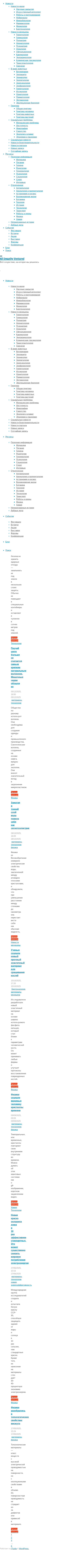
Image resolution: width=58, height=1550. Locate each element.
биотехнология (18, 989)
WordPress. (24, 1549)
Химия (14, 1207)
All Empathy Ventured (12, 258)
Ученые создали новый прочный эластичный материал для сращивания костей (18, 963)
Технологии (16, 643)
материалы (16, 700)
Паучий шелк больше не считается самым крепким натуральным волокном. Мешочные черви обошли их (18, 667)
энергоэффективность (21, 1285)
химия (14, 1282)
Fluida (14, 1549)
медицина (15, 995)
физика (14, 847)
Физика (14, 798)
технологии (16, 703)
